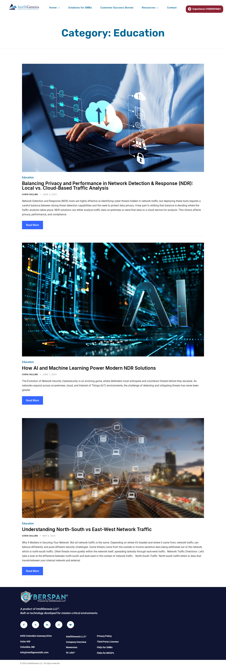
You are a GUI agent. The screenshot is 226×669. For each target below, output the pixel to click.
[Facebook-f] (23, 624)
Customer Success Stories (117, 7)
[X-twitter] (35, 624)
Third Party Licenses (108, 641)
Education (28, 177)
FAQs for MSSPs (105, 653)
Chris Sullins (30, 194)
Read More (32, 225)
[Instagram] (58, 624)
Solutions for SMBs (80, 7)
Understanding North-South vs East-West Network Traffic (87, 529)
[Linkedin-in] (47, 624)
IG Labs (70, 652)
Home (53, 7)
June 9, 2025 (50, 194)
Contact (172, 7)
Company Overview (76, 642)
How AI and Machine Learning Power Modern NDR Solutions (89, 368)
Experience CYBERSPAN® (207, 9)
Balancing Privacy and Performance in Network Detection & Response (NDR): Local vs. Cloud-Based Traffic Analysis (107, 186)
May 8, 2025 (49, 536)
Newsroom (71, 647)
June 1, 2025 (50, 374)
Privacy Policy (104, 636)
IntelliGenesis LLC (76, 636)
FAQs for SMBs (105, 647)
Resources (148, 7)
